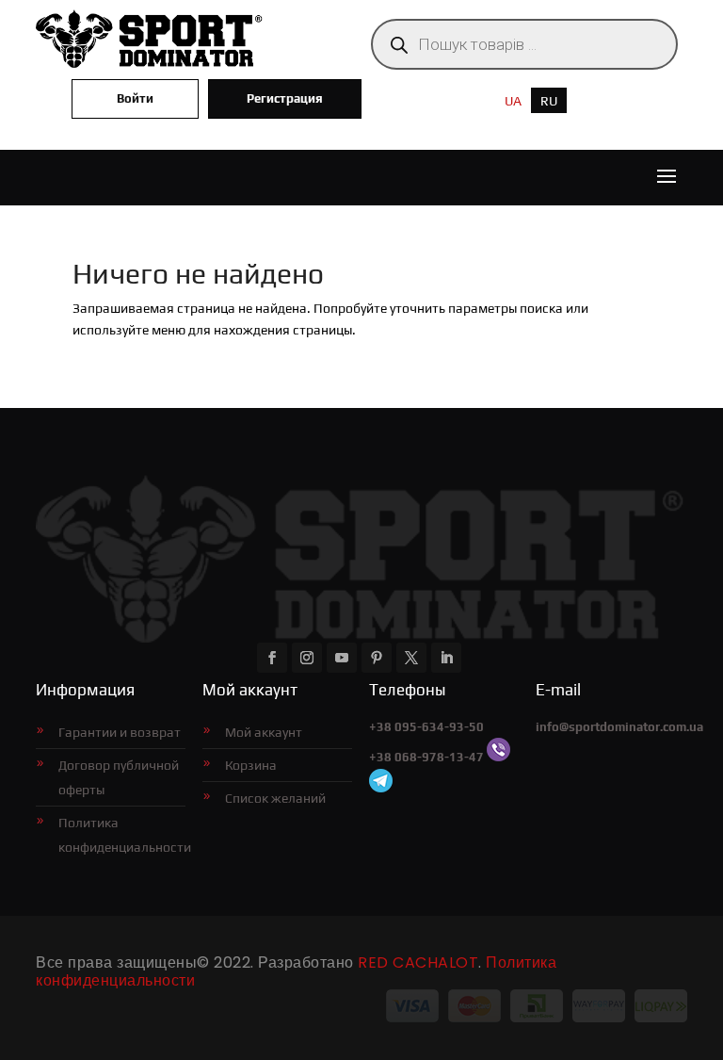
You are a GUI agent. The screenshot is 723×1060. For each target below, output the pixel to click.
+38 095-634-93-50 (426, 727)
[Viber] (498, 757)
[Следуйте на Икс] (411, 658)
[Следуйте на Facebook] (272, 658)
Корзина (251, 765)
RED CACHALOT (418, 962)
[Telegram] (381, 788)
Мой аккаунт (263, 732)
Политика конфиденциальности (121, 835)
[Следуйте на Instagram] (307, 658)
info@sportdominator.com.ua (619, 727)
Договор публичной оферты (118, 777)
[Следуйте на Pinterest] (377, 658)
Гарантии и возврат (119, 732)
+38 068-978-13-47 (426, 757)
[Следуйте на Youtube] (342, 658)
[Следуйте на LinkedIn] (446, 658)
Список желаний (275, 798)
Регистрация (285, 98)
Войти (135, 98)
